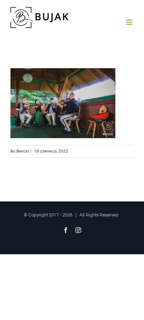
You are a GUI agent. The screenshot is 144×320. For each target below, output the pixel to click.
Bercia (22, 151)
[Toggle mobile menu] (130, 22)
